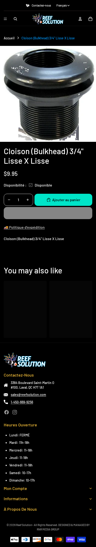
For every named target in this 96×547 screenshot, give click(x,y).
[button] (48, 213)
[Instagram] (14, 412)
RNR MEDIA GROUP (48, 529)
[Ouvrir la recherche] (15, 19)
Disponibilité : (15, 185)
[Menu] (5, 19)
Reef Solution (24, 525)
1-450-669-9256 (22, 402)
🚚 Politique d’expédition (24, 227)
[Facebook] (6, 412)
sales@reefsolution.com (28, 395)
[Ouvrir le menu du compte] (80, 19)
